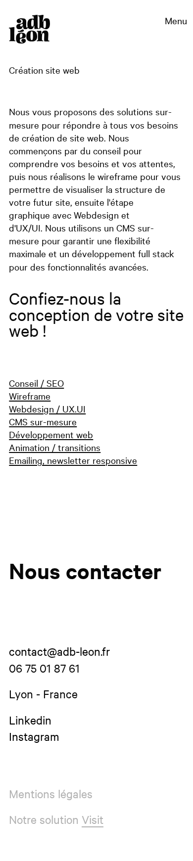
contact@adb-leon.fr (59, 651)
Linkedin (30, 720)
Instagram (34, 736)
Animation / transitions (54, 447)
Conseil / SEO (36, 383)
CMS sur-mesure (43, 421)
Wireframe (29, 396)
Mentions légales (51, 793)
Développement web (51, 434)
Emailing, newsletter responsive (73, 460)
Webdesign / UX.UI (47, 408)
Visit (92, 819)
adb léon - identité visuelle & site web (29, 29)
